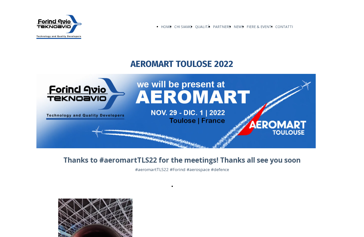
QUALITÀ (202, 26)
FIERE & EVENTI (259, 26)
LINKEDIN (184, 185)
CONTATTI (284, 26)
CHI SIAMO (183, 26)
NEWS (239, 26)
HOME (166, 26)
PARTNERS (222, 26)
